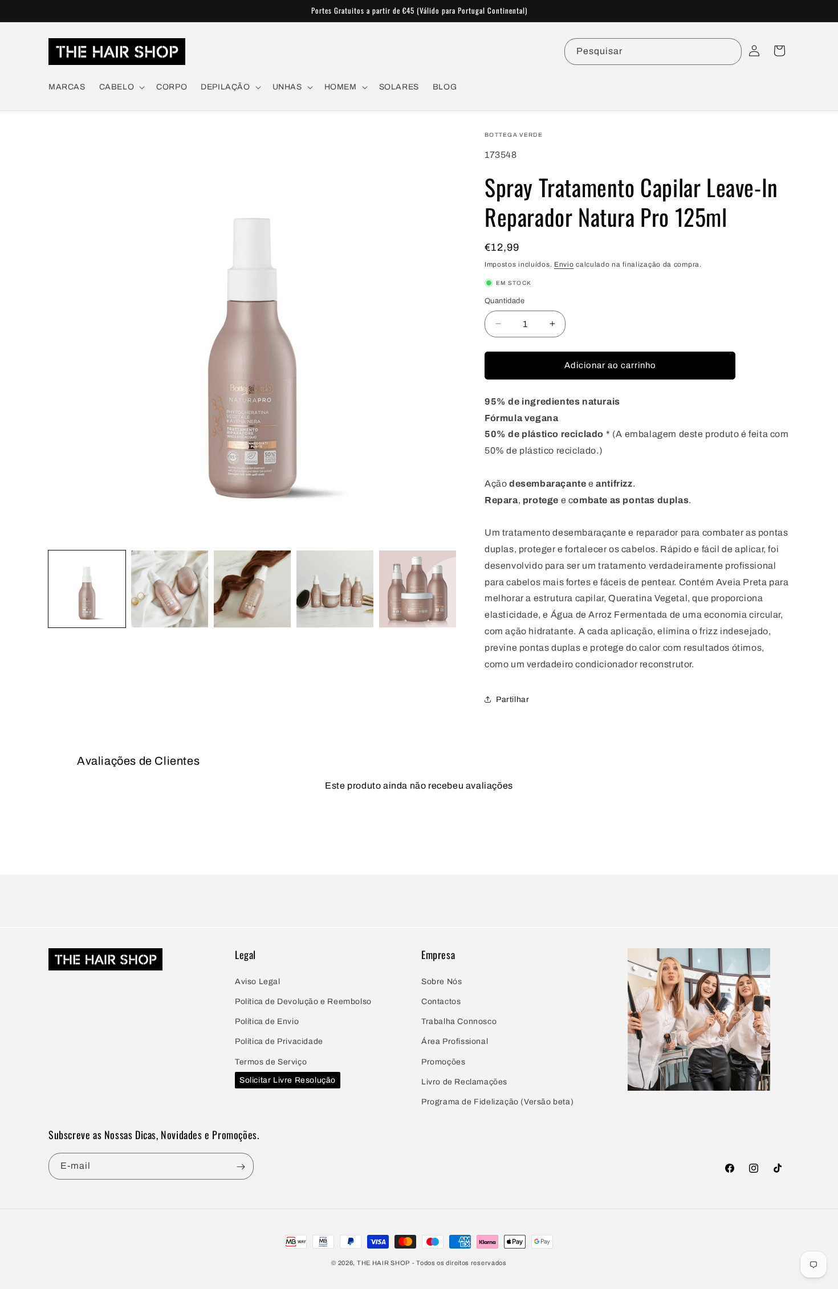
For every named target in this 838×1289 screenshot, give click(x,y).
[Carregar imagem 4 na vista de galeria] (334, 588)
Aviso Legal (257, 981)
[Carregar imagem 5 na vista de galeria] (417, 588)
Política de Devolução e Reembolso (303, 1001)
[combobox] (653, 51)
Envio (564, 264)
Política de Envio (267, 1021)
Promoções (443, 1061)
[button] (121, 87)
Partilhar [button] (512, 699)
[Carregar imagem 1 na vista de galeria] (86, 588)
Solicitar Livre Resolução (287, 1079)
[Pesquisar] (728, 51)
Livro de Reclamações (464, 1081)
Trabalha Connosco (459, 1021)
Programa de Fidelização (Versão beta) (497, 1101)
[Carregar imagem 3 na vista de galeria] (252, 588)
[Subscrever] (240, 1166)
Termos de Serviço (271, 1061)
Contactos (441, 1001)
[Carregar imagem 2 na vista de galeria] (169, 588)
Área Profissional (454, 1041)
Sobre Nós (441, 981)
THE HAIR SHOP (383, 1262)
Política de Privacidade (279, 1041)
